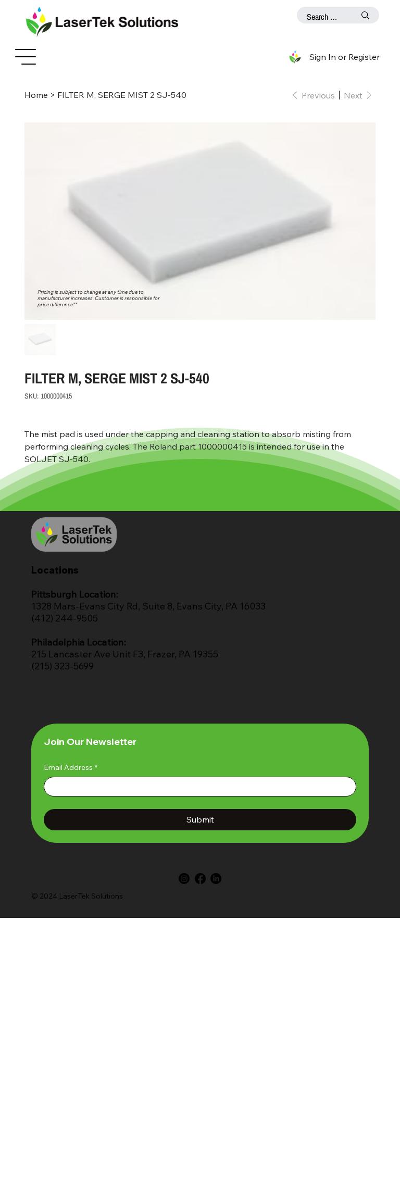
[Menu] (26, 56)
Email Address (70, 767)
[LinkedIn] (215, 878)
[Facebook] (200, 878)
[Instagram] (184, 878)
